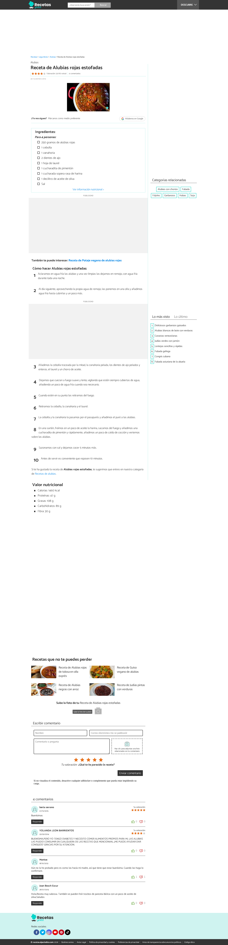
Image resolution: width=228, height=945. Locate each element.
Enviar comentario (130, 773)
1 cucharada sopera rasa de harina (61, 173)
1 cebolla (46, 147)
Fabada (186, 189)
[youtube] (55, 932)
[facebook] (36, 932)
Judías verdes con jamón (167, 341)
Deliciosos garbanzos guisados (170, 325)
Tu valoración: (69, 765)
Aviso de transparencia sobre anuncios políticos (161, 942)
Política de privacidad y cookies (102, 942)
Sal (43, 184)
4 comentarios (74, 73)
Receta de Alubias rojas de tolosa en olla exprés (73, 672)
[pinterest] (61, 932)
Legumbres (43, 57)
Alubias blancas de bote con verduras (174, 330)
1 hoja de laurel (50, 163)
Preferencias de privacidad (128, 942)
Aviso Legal (81, 942)
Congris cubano (162, 356)
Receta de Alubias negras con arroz (69, 687)
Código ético (189, 942)
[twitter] (42, 932)
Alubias (53, 57)
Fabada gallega (162, 351)
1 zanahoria (48, 152)
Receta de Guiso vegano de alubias (128, 670)
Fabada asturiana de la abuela (170, 362)
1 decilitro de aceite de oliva (57, 178)
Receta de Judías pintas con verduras (131, 687)
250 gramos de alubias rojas (58, 142)
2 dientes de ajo (50, 158)
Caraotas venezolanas (166, 336)
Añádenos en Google (134, 119)
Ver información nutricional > (88, 189)
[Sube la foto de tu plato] (98, 711)
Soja (192, 195)
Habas (182, 195)
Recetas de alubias (45, 473)
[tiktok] (67, 932)
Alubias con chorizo (168, 189)
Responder (37, 822)
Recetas (34, 57)
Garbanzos (169, 195)
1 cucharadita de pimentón (57, 168)
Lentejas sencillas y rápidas (168, 346)
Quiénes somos (67, 942)
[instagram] (49, 932)
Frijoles (156, 195)
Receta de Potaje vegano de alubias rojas (95, 260)
